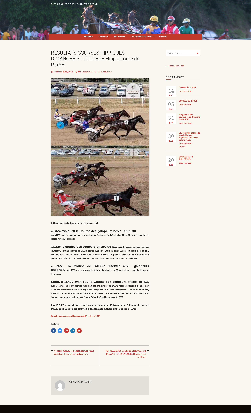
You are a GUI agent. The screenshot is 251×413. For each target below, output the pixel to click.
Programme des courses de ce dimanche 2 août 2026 (189, 116)
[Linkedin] (72, 330)
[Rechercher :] (183, 53)
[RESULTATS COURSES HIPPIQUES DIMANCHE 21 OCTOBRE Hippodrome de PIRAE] (100, 147)
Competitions (105, 71)
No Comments (85, 71)
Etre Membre (120, 36)
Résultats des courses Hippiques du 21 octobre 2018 (75, 316)
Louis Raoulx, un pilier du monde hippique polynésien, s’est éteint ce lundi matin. (189, 136)
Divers (182, 146)
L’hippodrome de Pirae (141, 36)
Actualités (88, 36)
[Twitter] (60, 330)
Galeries (163, 36)
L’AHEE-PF (103, 36)
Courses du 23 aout (187, 87)
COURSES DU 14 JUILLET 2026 (186, 158)
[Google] (66, 330)
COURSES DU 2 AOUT (188, 101)
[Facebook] (53, 330)
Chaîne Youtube (176, 65)
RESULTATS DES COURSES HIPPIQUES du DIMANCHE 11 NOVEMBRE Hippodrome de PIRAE (126, 353)
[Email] (79, 330)
